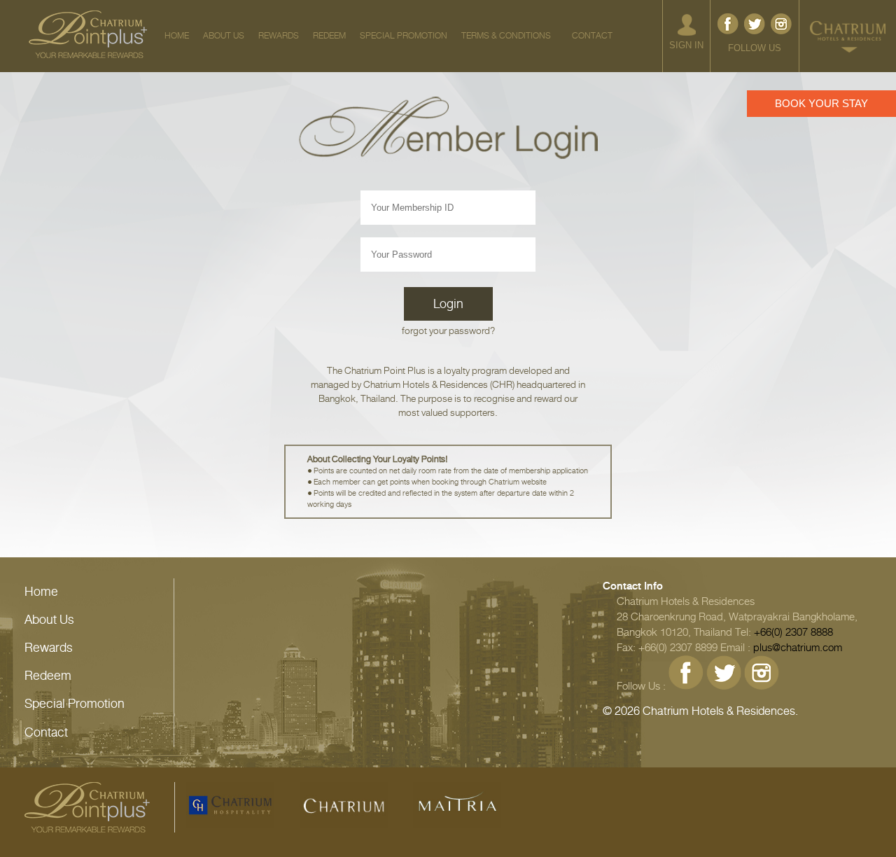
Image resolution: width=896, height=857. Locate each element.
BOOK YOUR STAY (821, 103)
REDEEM (329, 36)
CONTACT (592, 36)
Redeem (47, 675)
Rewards (48, 647)
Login (448, 304)
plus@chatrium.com (797, 647)
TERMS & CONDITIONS (506, 36)
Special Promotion (74, 703)
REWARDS (278, 36)
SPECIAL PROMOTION (403, 36)
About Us (49, 619)
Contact (46, 732)
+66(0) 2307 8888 (793, 632)
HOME (176, 36)
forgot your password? (448, 330)
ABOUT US (223, 36)
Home (41, 591)
